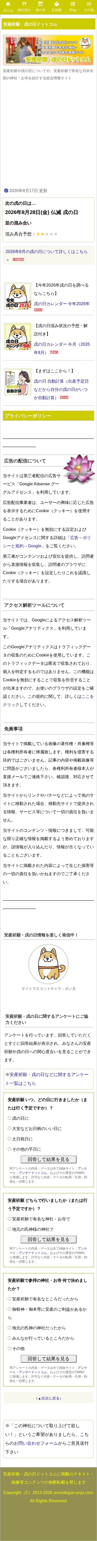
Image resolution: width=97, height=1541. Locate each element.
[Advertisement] (48, 133)
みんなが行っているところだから (43, 1338)
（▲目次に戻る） (48, 1398)
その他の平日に (26, 1149)
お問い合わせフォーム (36, 1443)
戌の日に (20, 1118)
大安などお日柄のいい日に (37, 1128)
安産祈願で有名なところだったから (45, 1299)
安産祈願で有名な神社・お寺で (41, 1219)
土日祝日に (22, 1139)
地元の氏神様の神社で (33, 1229)
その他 (18, 1348)
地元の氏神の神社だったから (39, 1328)
